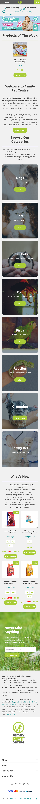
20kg (10, 545)
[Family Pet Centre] (20, 2)
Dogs (13, 702)
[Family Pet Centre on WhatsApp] (28, 784)
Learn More (10, 714)
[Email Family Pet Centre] (12, 784)
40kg (13, 592)
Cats (18, 702)
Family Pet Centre (15, 799)
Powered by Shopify (30, 799)
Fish (21, 702)
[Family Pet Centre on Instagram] (20, 784)
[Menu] (1, 2)
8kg (13, 542)
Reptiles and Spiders (10, 704)
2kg (8, 542)
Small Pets (33, 702)
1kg (30, 542)
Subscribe (12, 655)
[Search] (32, 2)
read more (20, 130)
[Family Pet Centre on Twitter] (24, 784)
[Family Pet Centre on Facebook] (16, 784)
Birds (26, 702)
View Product (20, 75)
